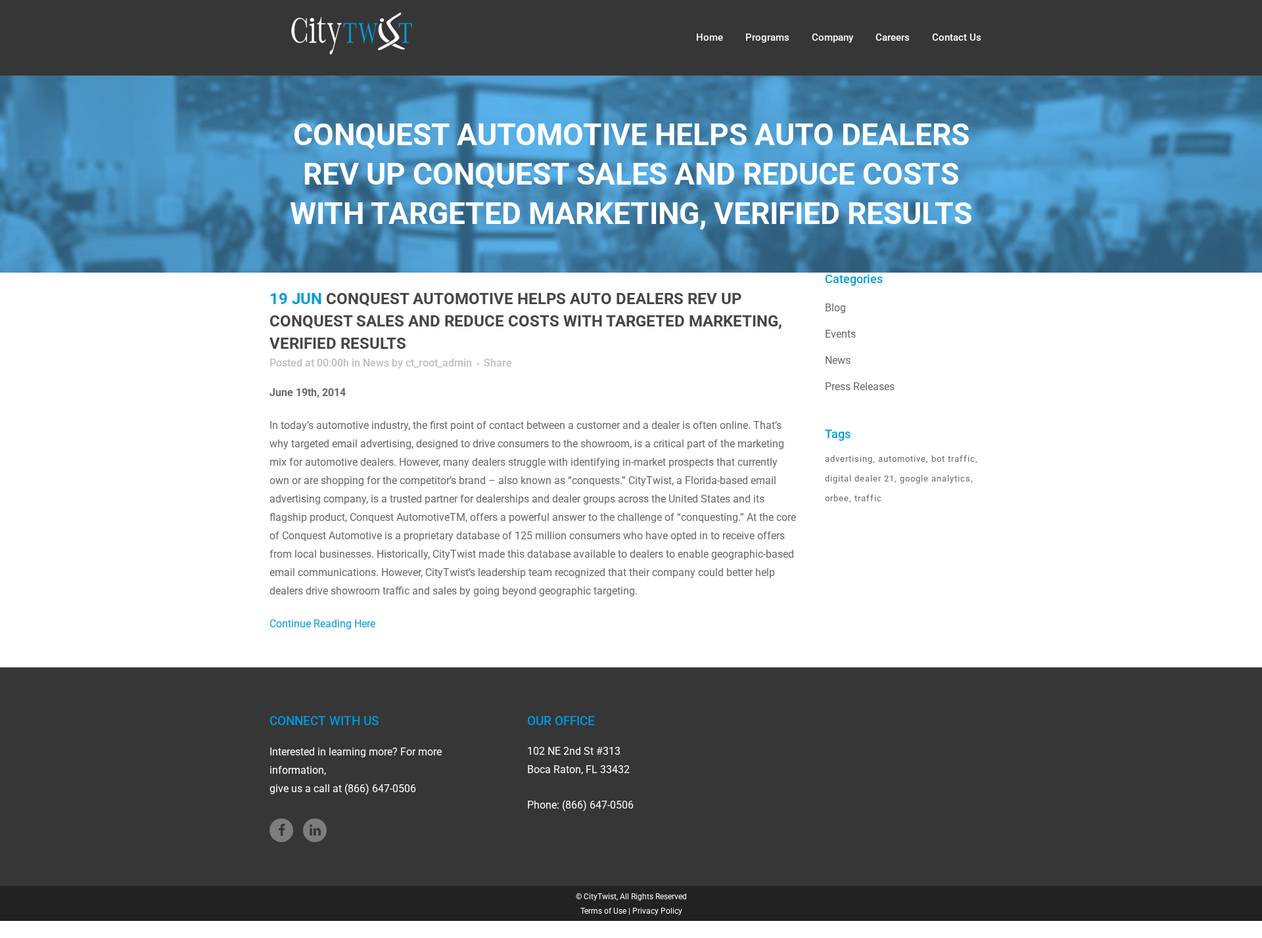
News (376, 363)
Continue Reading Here (322, 623)
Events (840, 334)
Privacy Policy (657, 911)
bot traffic (953, 459)
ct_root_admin (439, 363)
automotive (902, 459)
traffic (868, 498)
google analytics (935, 478)
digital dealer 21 (860, 478)
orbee (837, 498)
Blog (835, 308)
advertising (849, 459)
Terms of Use (603, 911)
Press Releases (860, 386)
